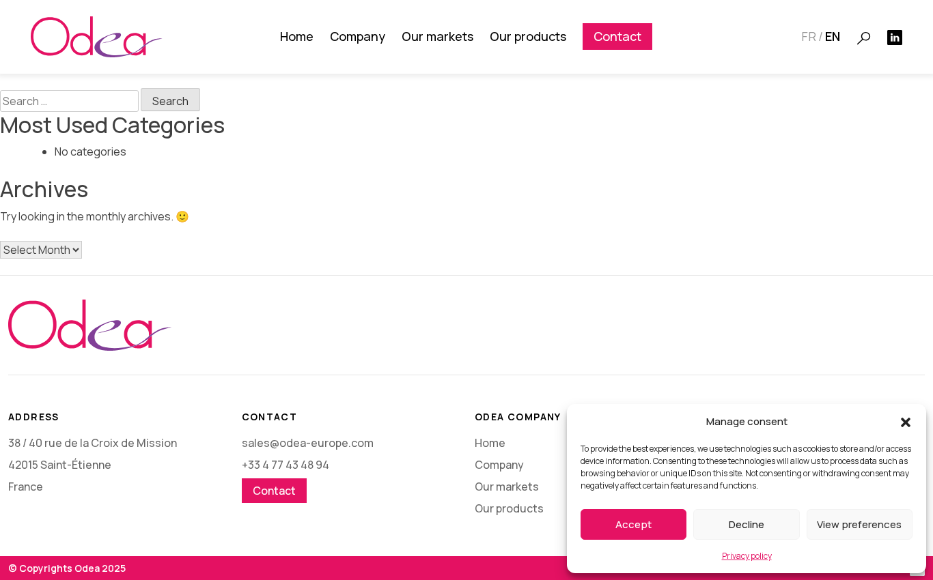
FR (808, 36)
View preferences (859, 524)
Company (357, 36)
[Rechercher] (864, 38)
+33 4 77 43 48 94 (285, 464)
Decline (746, 524)
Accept (633, 524)
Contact (617, 36)
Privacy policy (747, 556)
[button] (906, 422)
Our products (528, 36)
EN (832, 36)
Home (297, 36)
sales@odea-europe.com (308, 442)
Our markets (437, 36)
